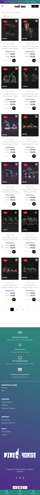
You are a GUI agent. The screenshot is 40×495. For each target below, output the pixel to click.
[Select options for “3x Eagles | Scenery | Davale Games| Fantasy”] (14, 204)
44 (23, 309)
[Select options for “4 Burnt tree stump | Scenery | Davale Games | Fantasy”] (14, 299)
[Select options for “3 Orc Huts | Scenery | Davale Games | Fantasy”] (34, 156)
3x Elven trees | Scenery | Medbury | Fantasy (30, 191)
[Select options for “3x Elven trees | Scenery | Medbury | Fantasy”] (34, 204)
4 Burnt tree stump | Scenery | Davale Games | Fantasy (10, 287)
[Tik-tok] (23, 478)
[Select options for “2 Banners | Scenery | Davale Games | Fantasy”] (14, 60)
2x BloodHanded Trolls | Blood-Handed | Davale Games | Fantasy (30, 96)
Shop (8, 12)
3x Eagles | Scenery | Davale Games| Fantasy (10, 191)
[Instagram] (20, 478)
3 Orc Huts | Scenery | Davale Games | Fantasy (30, 143)
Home (3, 12)
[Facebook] (16, 478)
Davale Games (10, 51)
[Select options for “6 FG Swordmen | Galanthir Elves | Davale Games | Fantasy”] (34, 299)
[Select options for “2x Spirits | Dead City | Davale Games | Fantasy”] (14, 156)
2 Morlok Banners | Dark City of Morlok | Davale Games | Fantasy (30, 48)
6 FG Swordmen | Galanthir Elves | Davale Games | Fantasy (30, 287)
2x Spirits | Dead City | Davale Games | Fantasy (10, 143)
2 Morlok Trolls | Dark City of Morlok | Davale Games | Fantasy (10, 96)
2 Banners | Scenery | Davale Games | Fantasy (10, 47)
